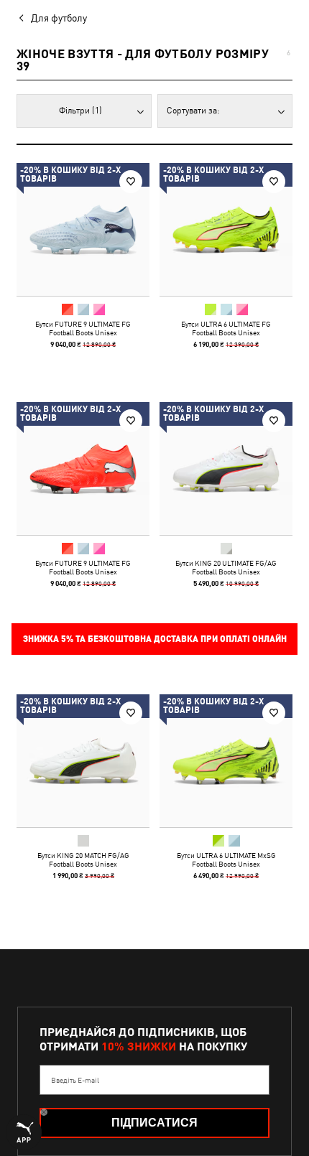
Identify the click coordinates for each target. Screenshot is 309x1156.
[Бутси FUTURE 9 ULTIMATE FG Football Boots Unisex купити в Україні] (83, 229)
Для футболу (59, 18)
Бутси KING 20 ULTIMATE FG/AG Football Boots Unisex (226, 567)
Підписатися (154, 1123)
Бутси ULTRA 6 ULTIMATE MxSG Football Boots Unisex (226, 859)
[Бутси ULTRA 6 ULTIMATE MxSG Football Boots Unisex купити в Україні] (226, 760)
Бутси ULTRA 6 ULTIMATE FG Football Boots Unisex (226, 328)
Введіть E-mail (75, 1080)
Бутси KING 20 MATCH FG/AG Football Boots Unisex (83, 859)
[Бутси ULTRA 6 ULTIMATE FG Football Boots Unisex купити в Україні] (226, 229)
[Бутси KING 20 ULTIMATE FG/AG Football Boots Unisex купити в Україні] (226, 468)
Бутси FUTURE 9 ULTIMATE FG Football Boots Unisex (83, 328)
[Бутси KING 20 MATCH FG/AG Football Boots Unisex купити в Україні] (83, 760)
